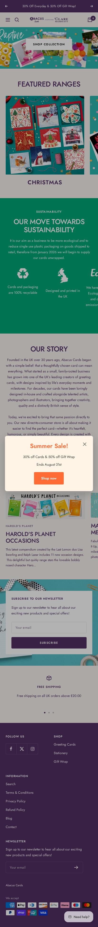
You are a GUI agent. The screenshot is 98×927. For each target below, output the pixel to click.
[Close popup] (84, 445)
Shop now (49, 478)
